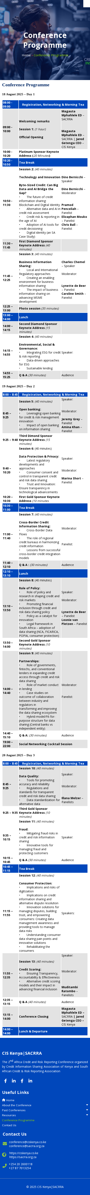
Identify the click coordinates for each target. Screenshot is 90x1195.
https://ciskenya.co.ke (23, 1153)
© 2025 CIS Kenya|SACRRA (45, 1187)
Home (26, 55)
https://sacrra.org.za (22, 1157)
